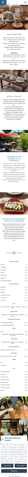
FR (15, 474)
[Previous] (2, 407)
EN (13, 474)
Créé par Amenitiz (14, 476)
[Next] (25, 407)
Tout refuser (7, 465)
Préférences (14, 471)
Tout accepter (21, 465)
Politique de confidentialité (11, 463)
